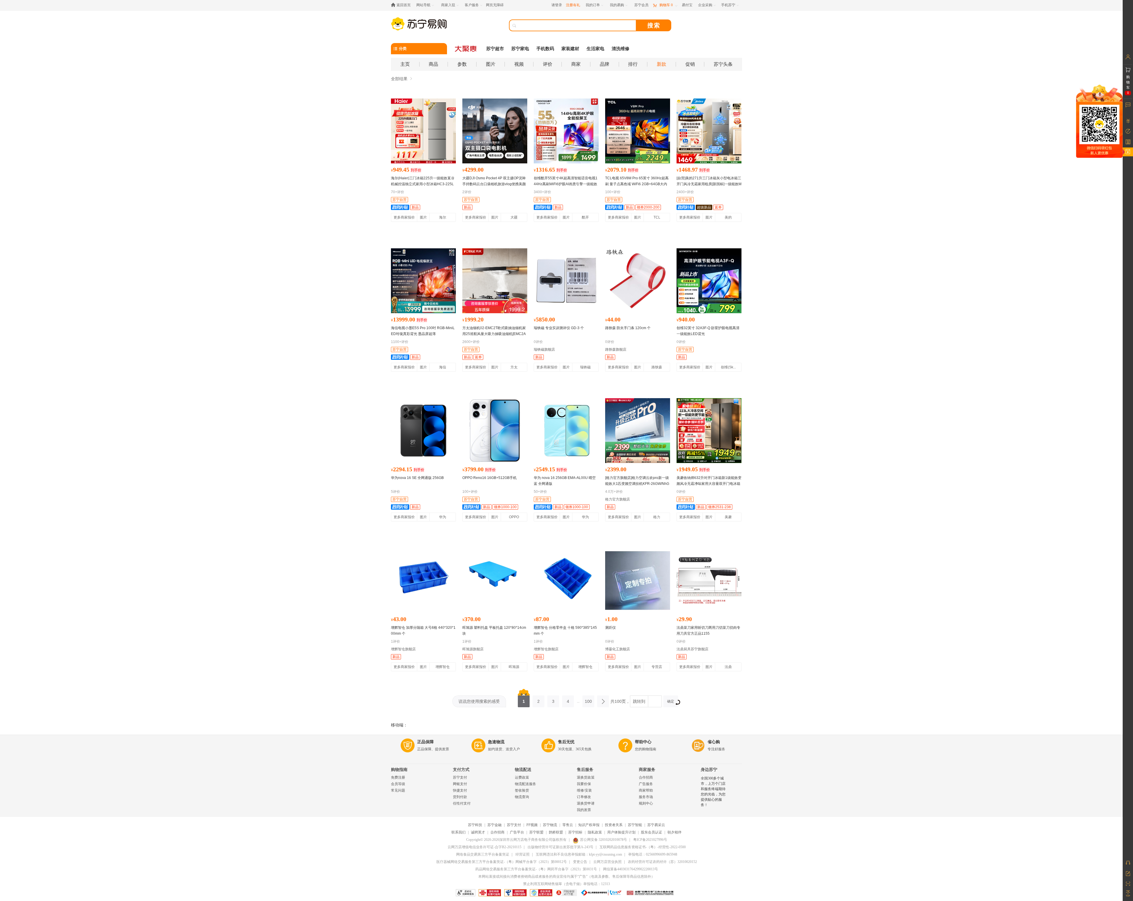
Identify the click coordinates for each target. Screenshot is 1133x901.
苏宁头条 (723, 64)
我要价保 (584, 784)
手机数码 (545, 48)
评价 (547, 64)
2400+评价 (685, 192)
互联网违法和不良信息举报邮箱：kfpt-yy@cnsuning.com (579, 854)
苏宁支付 (460, 777)
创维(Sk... (728, 367)
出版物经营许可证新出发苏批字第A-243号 (560, 847)
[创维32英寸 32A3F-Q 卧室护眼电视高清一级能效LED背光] (709, 280)
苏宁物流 (550, 825)
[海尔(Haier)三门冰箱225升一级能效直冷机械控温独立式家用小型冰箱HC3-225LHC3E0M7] (423, 131)
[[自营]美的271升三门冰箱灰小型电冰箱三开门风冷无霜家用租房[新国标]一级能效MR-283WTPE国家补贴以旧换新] (709, 131)
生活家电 (595, 48)
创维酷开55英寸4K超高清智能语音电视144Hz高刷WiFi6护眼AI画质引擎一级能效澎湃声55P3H (565, 184)
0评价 (538, 342)
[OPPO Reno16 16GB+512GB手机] (494, 430)
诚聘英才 (478, 832)
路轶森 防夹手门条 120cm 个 (628, 328)
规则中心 (646, 803)
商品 (433, 64)
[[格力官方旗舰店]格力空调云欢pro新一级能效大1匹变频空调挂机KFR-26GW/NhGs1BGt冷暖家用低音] (637, 430)
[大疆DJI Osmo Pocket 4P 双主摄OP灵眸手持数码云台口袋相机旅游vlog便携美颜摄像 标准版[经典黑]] (494, 131)
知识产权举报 (589, 825)
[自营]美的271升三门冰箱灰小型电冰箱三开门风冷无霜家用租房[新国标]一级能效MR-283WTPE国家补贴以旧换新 (709, 184)
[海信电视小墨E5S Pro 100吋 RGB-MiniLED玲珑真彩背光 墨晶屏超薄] (423, 280)
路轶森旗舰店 (615, 349)
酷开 (585, 217)
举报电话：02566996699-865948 (652, 854)
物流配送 (523, 769)
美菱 (728, 517)
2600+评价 (471, 342)
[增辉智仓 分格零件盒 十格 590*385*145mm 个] (566, 580)
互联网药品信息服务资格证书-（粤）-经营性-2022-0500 (643, 847)
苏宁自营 (399, 200)
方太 (514, 367)
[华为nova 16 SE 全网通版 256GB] (423, 430)
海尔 (442, 217)
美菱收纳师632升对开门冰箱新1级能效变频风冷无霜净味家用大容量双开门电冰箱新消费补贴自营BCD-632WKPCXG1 (709, 484)
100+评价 (612, 192)
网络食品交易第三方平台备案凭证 (482, 854)
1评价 (395, 641)
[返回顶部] (1128, 893)
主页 (405, 64)
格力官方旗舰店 (617, 499)
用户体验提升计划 (621, 832)
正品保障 (425, 742)
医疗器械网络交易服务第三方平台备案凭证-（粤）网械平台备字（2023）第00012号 (501, 862)
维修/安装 (584, 790)
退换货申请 (586, 803)
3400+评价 (542, 192)
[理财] (1128, 120)
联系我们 (458, 832)
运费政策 (522, 777)
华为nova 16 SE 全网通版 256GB (417, 478)
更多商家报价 (404, 217)
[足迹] (1128, 131)
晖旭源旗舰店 (473, 649)
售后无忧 (566, 742)
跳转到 (639, 701)
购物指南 (399, 769)
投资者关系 (614, 825)
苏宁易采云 (656, 825)
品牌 (604, 64)
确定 (670, 701)
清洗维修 (620, 48)
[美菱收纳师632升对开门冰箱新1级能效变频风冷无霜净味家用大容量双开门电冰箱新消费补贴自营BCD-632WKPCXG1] (709, 430)
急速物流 (496, 742)
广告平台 (517, 832)
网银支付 (460, 784)
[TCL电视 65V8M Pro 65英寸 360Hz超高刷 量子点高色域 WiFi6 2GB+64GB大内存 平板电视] (637, 131)
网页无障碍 (495, 5)
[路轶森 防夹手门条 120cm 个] (637, 280)
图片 (490, 64)
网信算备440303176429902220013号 (630, 869)
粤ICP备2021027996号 (650, 840)
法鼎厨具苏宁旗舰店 (692, 649)
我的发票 (584, 810)
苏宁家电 (520, 48)
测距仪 (610, 628)
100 (588, 701)
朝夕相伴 (674, 832)
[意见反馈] (1128, 873)
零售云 (567, 825)
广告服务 (646, 784)
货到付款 (460, 797)
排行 (633, 64)
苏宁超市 (495, 48)
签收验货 (522, 790)
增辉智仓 (442, 667)
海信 (442, 367)
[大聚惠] (466, 48)
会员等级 (398, 784)
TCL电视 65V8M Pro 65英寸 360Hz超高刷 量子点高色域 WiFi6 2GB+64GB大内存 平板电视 (637, 184)
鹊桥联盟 (556, 832)
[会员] (1128, 56)
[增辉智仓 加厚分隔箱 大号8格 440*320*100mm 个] (423, 580)
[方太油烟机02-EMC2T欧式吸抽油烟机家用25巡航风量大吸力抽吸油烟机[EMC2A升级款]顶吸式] (494, 280)
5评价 (395, 492)
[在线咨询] (1128, 862)
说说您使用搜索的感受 (479, 701)
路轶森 (656, 367)
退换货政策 (586, 777)
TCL (657, 217)
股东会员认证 (651, 832)
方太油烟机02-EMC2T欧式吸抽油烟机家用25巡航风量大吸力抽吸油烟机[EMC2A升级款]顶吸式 (494, 334)
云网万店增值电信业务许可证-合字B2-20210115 (484, 847)
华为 (442, 517)
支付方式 (461, 769)
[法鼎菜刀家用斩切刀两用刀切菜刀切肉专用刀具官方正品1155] (709, 580)
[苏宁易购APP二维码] (1128, 883)
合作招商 (646, 777)
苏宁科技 (475, 825)
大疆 (514, 217)
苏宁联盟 (536, 832)
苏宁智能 (635, 825)
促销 (690, 64)
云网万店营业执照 (607, 862)
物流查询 (522, 797)
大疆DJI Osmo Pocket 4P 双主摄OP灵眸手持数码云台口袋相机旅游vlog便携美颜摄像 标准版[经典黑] (494, 184)
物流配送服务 (525, 784)
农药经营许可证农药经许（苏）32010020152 (662, 862)
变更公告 (580, 862)
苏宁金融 (494, 825)
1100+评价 (399, 342)
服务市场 (646, 797)
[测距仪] (637, 580)
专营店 (656, 667)
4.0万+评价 (614, 492)
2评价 (466, 192)
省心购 (714, 742)
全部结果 (399, 78)
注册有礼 (573, 5)
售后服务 (585, 769)
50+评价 (540, 492)
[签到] (1128, 141)
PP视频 (532, 825)
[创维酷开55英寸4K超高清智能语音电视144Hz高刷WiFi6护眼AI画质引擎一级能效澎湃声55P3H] (566, 131)
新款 (661, 64)
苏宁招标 (575, 832)
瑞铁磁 (585, 367)
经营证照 (522, 854)
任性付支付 (462, 803)
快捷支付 (460, 790)
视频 (519, 64)
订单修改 (584, 797)
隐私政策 (595, 832)
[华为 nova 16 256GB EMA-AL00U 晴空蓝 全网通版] (566, 430)
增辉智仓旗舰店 (403, 649)
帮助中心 (643, 742)
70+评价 (397, 192)
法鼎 (728, 667)
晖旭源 (514, 667)
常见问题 (398, 790)
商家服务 (647, 769)
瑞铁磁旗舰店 (544, 349)
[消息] (1128, 104)
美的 (728, 217)
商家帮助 (646, 790)
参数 (462, 64)
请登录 (556, 5)
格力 (656, 517)
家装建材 (570, 48)
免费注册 (398, 777)
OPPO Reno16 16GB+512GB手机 (489, 478)
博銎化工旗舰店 (617, 649)
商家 (576, 64)
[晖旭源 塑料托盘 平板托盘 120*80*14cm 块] (494, 580)
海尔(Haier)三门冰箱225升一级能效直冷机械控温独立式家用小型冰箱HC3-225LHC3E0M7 (422, 184)
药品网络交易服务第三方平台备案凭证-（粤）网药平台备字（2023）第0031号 (536, 869)
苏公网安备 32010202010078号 (603, 840)
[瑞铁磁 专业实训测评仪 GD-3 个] (566, 280)
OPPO (514, 517)
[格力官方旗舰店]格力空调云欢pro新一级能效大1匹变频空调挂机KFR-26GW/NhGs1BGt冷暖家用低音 (637, 484)
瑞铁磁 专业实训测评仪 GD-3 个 (559, 328)
